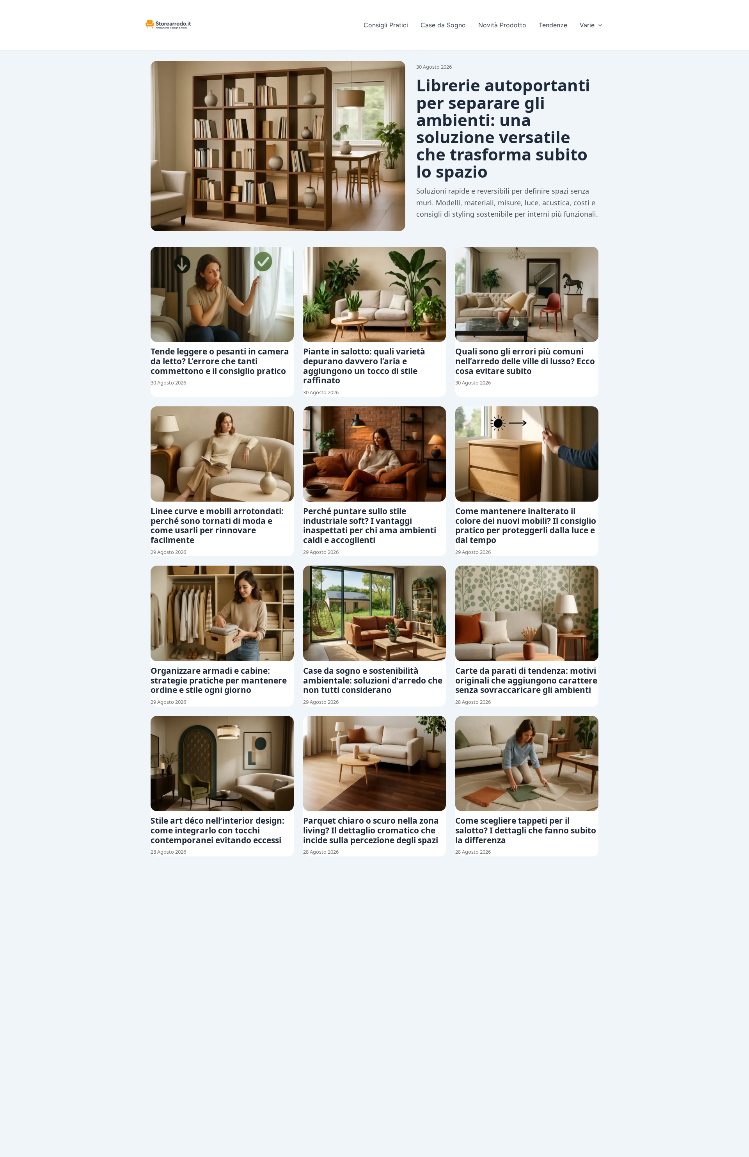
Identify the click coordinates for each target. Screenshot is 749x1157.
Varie (587, 25)
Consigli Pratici (386, 25)
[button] (598, 25)
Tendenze (553, 25)
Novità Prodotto (502, 25)
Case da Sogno (443, 25)
